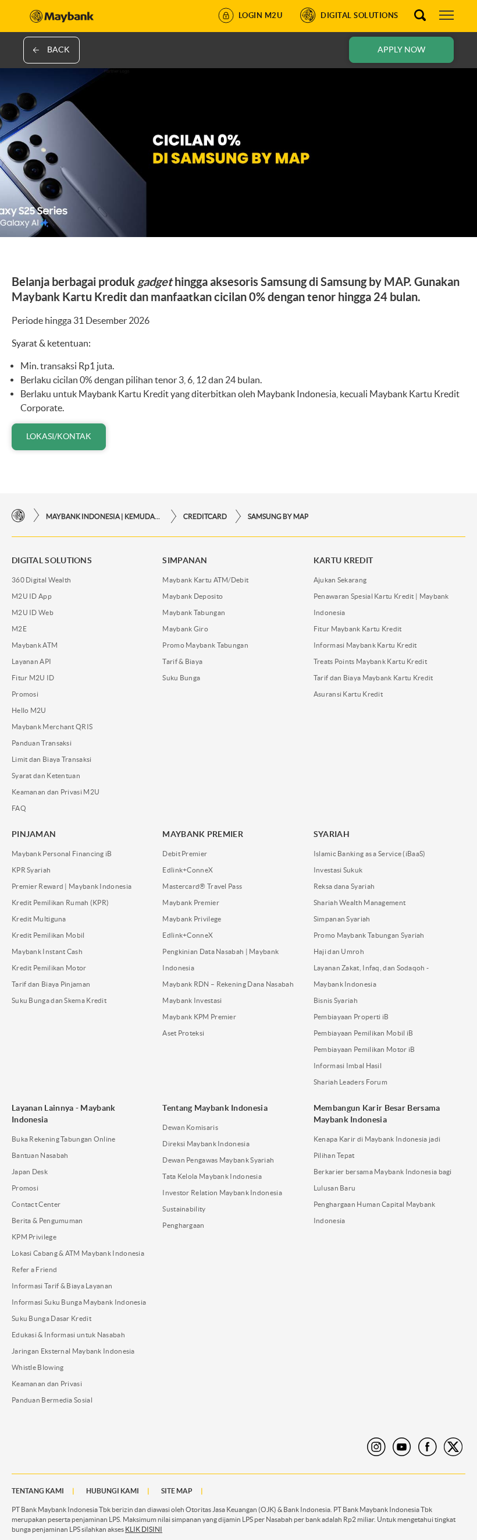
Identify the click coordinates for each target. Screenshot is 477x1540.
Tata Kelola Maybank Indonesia (212, 1176)
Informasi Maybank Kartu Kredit (365, 645)
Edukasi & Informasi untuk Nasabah (68, 1334)
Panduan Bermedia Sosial (52, 1400)
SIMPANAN (184, 560)
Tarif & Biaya (182, 661)
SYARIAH (332, 834)
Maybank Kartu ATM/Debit (205, 580)
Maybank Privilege (191, 919)
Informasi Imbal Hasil (348, 1065)
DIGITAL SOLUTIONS (52, 560)
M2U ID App (32, 596)
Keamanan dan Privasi (47, 1383)
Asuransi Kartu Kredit (348, 694)
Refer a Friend (34, 1269)
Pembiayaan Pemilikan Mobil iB (364, 1033)
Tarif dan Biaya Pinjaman (51, 984)
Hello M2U (29, 710)
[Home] (18, 515)
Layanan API (31, 661)
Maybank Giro (185, 629)
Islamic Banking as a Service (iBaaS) (370, 853)
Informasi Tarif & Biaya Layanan (62, 1286)
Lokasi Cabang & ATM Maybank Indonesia (78, 1253)
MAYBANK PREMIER (202, 834)
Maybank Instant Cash (47, 951)
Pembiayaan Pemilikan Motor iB (364, 1049)
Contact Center (36, 1204)
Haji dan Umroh (339, 951)
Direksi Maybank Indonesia (206, 1143)
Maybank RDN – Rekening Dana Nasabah (228, 984)
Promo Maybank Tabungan (205, 645)
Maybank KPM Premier (199, 1016)
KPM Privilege (34, 1237)
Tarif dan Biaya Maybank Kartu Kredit (373, 677)
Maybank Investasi (192, 1000)
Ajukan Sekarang (340, 580)
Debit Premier (184, 853)
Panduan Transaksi (42, 743)
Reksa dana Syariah (344, 886)
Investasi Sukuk (338, 870)
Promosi (25, 694)
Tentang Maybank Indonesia (215, 1107)
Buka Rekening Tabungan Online (64, 1139)
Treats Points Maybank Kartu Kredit (370, 661)
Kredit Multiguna (39, 919)
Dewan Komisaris (190, 1127)
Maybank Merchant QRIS (52, 726)
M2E (19, 629)
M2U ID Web (33, 612)
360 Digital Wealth (41, 580)
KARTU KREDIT (343, 560)
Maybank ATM (35, 645)
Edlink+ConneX (187, 870)
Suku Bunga (181, 677)
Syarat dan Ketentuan (46, 775)
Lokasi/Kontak (58, 436)
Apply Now (401, 49)
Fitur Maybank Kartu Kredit (358, 629)
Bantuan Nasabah (40, 1155)
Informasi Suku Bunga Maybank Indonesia (79, 1302)
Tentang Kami (38, 1491)
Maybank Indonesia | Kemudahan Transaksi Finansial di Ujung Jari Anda (104, 516)
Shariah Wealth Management (360, 902)
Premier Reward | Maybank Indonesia (71, 886)
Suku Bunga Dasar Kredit (51, 1318)
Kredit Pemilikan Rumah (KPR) (60, 902)
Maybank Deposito (192, 596)
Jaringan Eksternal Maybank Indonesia (73, 1351)
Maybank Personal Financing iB (62, 853)
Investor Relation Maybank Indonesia (222, 1192)
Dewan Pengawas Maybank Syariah (218, 1160)
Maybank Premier (190, 902)
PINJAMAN (34, 834)
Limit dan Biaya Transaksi (52, 759)
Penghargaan (183, 1225)
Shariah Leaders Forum (350, 1082)
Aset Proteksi (183, 1033)
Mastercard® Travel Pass (202, 886)
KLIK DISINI (143, 1529)
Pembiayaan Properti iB (351, 1016)
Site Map (177, 1491)
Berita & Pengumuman (47, 1220)
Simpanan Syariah (342, 919)
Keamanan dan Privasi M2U (55, 792)
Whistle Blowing (38, 1367)
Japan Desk (30, 1171)
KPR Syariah (31, 870)
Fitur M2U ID (33, 677)
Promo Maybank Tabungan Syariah (369, 935)
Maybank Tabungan (193, 612)
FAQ (19, 808)
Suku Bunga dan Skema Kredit (59, 1000)
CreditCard (205, 516)
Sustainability (183, 1209)
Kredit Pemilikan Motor (49, 968)
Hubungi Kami (112, 1491)
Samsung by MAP (278, 516)
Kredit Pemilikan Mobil (48, 935)
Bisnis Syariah (336, 1000)
